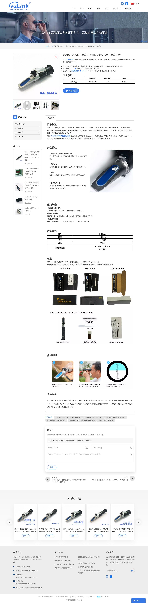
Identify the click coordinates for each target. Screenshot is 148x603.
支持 (106, 9)
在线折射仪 (19, 128)
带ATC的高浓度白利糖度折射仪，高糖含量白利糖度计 (72, 440)
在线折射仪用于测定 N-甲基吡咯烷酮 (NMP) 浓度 (32, 171)
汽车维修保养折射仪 (61, 557)
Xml (86, 597)
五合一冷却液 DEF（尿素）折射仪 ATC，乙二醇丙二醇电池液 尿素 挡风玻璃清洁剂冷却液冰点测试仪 (25, 530)
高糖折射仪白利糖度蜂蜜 (63, 561)
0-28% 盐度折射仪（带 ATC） (65, 564)
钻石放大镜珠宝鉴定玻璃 (86, 563)
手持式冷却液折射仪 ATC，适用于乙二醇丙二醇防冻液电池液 (122, 530)
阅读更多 (28, 163)
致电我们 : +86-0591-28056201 (27, 571)
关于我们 (116, 9)
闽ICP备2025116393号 (74, 600)
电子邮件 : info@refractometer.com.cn (29, 588)
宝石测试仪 (19, 136)
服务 (98, 9)
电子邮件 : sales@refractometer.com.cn (26, 582)
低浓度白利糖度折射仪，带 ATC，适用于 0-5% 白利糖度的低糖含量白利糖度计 (98, 530)
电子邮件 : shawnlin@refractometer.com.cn (27, 575)
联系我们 (128, 9)
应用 (90, 9)
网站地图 (92, 597)
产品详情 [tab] (50, 118)
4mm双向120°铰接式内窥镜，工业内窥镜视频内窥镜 (32, 185)
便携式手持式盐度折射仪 (63, 568)
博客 (73, 597)
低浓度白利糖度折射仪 (85, 567)
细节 (24, 536)
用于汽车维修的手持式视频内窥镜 (88, 558)
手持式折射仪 (58, 46)
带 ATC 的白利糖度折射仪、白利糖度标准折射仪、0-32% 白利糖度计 (50, 530)
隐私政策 (80, 597)
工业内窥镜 (19, 132)
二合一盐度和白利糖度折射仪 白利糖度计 (89, 571)
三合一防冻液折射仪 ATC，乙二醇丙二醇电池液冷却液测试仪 (74, 530)
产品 (82, 9)
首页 (73, 9)
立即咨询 (72, 91)
